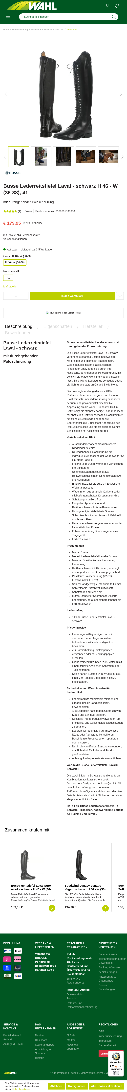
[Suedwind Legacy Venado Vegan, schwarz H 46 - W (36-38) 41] (81, 864)
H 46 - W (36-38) (14, 262)
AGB (101, 1031)
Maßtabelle (10, 286)
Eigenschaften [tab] (57, 326)
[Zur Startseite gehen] (31, 6)
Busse (28, 211)
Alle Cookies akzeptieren (106, 1086)
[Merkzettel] (116, 6)
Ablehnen (56, 1086)
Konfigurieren (76, 1086)
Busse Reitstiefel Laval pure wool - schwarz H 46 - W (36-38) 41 (33, 889)
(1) (19, 211)
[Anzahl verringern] (6, 296)
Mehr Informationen (21, 1089)
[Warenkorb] (122, 6)
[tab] (18, 326)
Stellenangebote (44, 1044)
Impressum (105, 1040)
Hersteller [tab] (93, 326)
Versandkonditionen (15, 239)
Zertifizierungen (108, 972)
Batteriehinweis (108, 954)
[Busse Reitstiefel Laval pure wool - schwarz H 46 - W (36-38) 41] (27, 864)
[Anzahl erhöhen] (25, 296)
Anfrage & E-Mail (13, 1044)
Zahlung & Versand (110, 967)
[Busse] (13, 174)
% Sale (71, 1035)
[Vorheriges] (5, 94)
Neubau (39, 1035)
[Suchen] (113, 16)
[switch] (116, 1073)
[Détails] (52, 908)
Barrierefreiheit (107, 1045)
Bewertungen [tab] (18, 332)
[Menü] (8, 17)
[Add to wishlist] (120, 296)
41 (8, 277)
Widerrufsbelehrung (110, 1036)
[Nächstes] (121, 94)
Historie (39, 1058)
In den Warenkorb (72, 296)
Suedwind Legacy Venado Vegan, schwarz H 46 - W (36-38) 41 (85, 889)
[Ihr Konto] (107, 6)
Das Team (41, 1040)
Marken (71, 1040)
